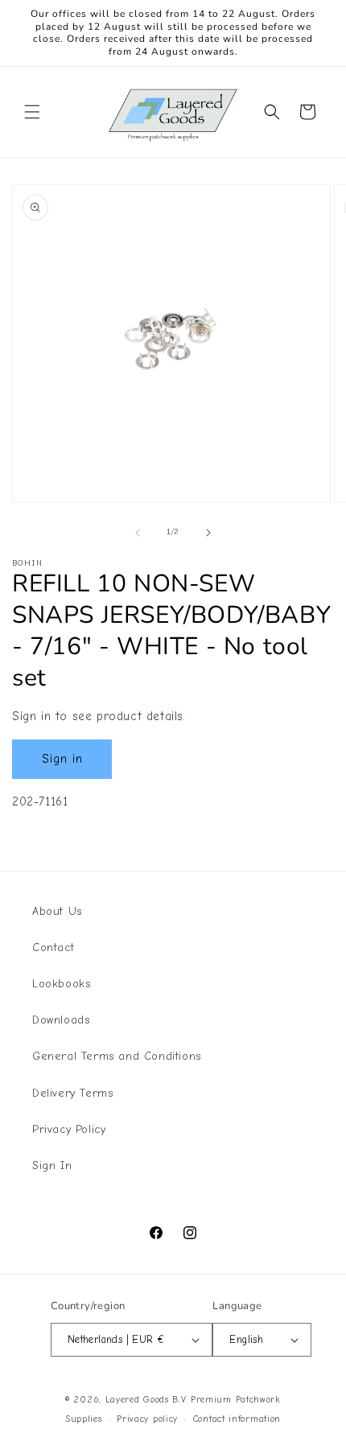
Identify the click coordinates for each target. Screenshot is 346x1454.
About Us (57, 911)
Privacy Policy (68, 1129)
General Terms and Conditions (116, 1056)
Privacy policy (147, 1419)
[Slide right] (208, 532)
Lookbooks (61, 984)
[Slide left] (137, 532)
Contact (53, 947)
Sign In (52, 1165)
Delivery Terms (72, 1093)
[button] (32, 112)
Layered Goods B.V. (146, 1399)
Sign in (62, 759)
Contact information (237, 1419)
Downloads (60, 1020)
